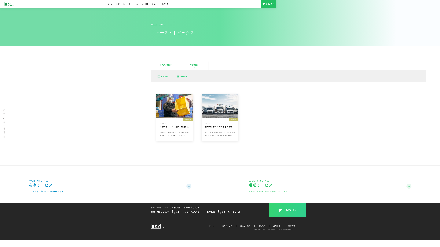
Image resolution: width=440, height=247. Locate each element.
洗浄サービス (121, 4)
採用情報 (165, 4)
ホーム (110, 4)
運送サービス (134, 4)
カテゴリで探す (166, 65)
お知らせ (155, 4)
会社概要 (145, 4)
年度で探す (194, 65)
